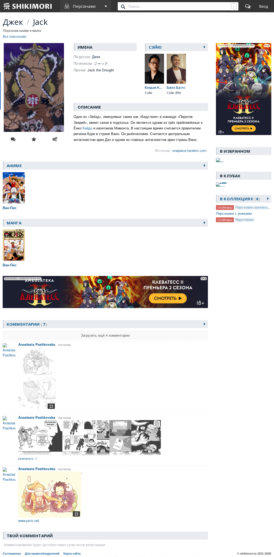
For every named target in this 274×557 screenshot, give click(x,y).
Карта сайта (72, 553)
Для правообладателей (42, 553)
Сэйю (155, 47)
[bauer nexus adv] (220, 160)
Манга (14, 222)
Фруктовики (244, 219)
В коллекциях (239, 198)
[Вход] (263, 6)
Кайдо (87, 127)
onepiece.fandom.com (189, 150)
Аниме (14, 165)
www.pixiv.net (28, 520)
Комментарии (26, 324)
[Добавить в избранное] (34, 139)
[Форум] (247, 6)
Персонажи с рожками (234, 213)
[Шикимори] (28, 6)
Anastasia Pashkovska (36, 344)
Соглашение (12, 553)
